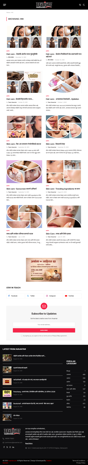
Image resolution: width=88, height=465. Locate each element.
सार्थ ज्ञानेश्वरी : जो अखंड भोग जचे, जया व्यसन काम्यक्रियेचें (29, 380)
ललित (68, 403)
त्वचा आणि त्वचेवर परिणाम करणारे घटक (19, 234)
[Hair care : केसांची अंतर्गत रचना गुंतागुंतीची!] (24, 36)
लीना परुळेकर (11, 57)
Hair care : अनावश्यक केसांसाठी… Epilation (62, 99)
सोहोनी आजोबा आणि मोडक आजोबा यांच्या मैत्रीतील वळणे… (29, 356)
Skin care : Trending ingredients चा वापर (63, 189)
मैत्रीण (68, 400)
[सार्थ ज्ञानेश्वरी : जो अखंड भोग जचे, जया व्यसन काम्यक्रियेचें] (7, 381)
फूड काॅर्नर (69, 396)
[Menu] (4, 4)
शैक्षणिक (69, 407)
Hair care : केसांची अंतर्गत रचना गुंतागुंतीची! (22, 54)
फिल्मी (68, 393)
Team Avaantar (12, 102)
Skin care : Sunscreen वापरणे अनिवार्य (21, 189)
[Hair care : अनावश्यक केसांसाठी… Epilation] (64, 81)
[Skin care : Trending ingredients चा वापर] (64, 171)
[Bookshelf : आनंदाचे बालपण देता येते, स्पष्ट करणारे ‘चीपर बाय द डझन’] (7, 405)
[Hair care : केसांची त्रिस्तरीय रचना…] (24, 81)
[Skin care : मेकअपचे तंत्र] (64, 126)
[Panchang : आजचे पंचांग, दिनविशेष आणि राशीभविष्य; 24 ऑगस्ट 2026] (7, 393)
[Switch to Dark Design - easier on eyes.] (83, 5)
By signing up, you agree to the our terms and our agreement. (45, 336)
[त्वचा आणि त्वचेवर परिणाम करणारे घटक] (24, 216)
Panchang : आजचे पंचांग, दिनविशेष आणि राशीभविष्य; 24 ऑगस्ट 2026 (34, 392)
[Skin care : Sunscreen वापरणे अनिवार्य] (24, 171)
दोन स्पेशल (16, 415)
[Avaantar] (44, 5)
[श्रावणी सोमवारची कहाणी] (7, 369)
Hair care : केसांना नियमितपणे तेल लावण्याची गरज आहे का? (63, 55)
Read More (29, 443)
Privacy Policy (56, 336)
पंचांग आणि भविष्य (71, 389)
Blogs (68, 371)
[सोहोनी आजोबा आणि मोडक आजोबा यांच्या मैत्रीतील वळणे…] (7, 357)
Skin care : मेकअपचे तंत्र (55, 144)
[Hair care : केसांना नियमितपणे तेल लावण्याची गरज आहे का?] (64, 36)
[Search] (80, 4)
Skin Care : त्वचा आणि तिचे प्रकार (58, 234)
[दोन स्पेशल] (7, 417)
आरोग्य (7, 51)
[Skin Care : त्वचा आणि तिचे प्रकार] (64, 216)
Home (8, 12)
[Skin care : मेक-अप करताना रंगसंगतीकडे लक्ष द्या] (24, 126)
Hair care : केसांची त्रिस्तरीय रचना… (19, 99)
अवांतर (68, 378)
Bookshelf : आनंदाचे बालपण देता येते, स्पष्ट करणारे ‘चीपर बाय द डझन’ (33, 403)
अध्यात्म (69, 374)
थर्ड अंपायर (69, 385)
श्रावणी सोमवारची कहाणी (20, 368)
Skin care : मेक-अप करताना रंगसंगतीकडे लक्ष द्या (23, 144)
